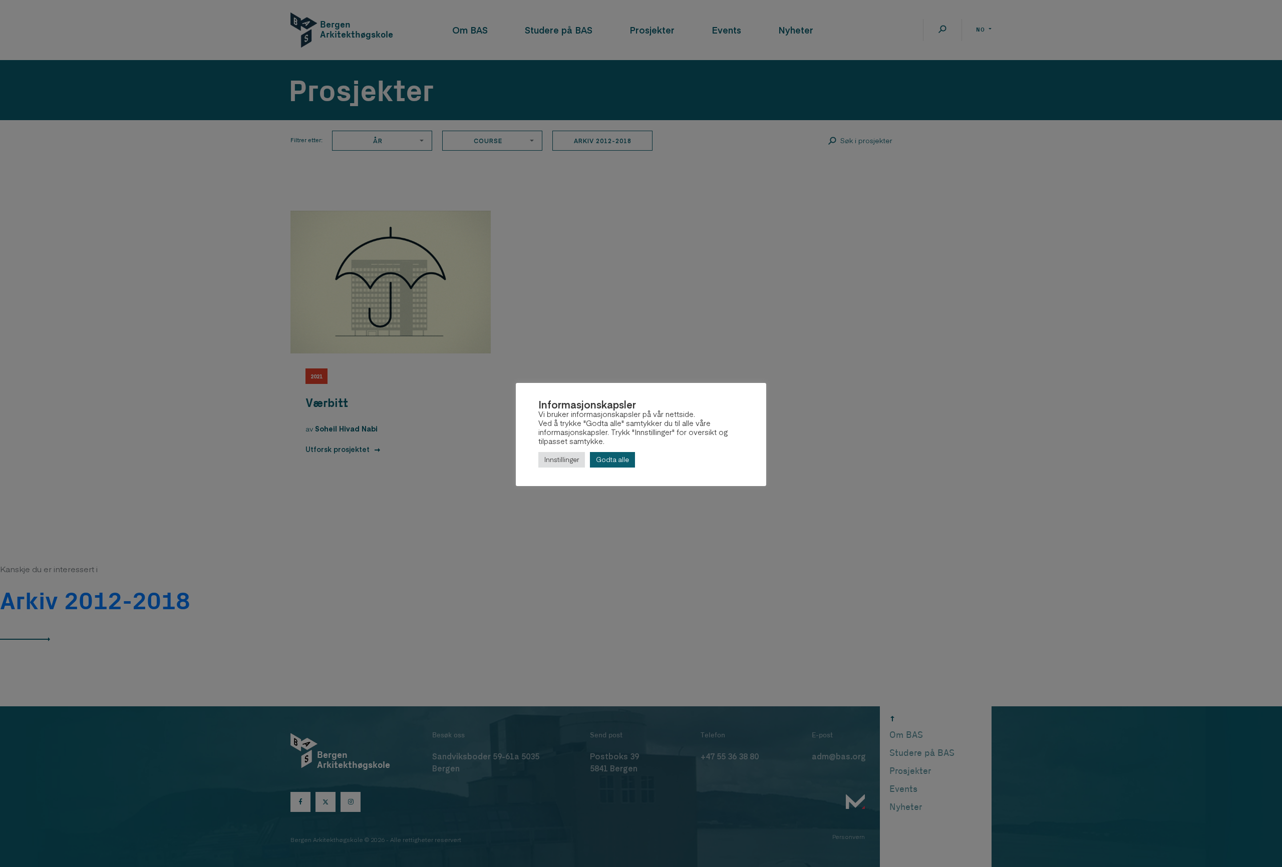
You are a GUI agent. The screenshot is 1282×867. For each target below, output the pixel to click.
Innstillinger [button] (561, 459)
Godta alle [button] (612, 459)
